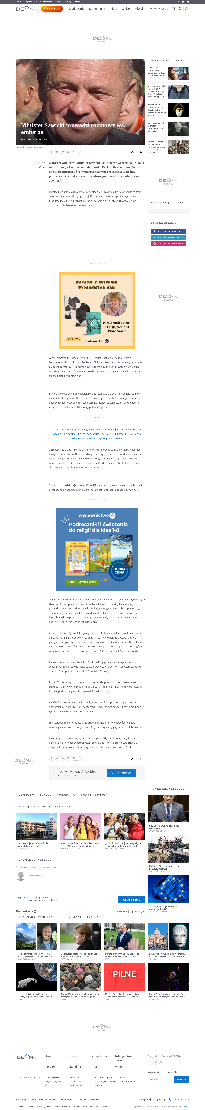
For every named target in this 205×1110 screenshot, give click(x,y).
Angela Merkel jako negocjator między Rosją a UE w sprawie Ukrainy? (79, 955)
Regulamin (30, 1107)
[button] (174, 8)
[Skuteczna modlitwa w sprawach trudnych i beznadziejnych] (178, 73)
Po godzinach (100, 1056)
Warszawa (153, 9)
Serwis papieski (52, 1077)
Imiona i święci (76, 1085)
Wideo (126, 8)
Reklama (77, 1107)
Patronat (104, 1107)
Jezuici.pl (21, 1099)
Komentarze (97, 8)
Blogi (58, 2)
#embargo (101, 794)
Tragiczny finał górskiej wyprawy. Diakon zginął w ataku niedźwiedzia (34, 955)
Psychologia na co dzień (105, 1081)
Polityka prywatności (44, 1107)
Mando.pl (66, 1099)
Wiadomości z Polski (158, 831)
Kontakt (57, 1107)
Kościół (152, 959)
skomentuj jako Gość (39, 897)
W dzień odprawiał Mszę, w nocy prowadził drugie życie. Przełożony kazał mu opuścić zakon (157, 93)
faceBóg (67, 2)
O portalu (19, 1107)
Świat (23, 139)
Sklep (77, 2)
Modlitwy (99, 1085)
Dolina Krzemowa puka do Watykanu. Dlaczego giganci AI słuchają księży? (167, 955)
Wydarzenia (77, 8)
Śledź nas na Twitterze (170, 237)
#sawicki (86, 794)
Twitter (183, 1)
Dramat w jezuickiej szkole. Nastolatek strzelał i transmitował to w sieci (33, 846)
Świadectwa (75, 1081)
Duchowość (75, 1077)
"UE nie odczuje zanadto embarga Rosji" (163, 908)
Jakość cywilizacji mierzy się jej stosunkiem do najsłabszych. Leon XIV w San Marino (123, 846)
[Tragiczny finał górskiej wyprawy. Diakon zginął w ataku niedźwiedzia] (36, 936)
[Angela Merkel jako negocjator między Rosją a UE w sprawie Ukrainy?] (80, 936)
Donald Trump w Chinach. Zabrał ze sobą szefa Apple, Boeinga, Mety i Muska (122, 956)
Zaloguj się (20, 897)
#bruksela (62, 794)
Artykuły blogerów (53, 1081)
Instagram (187, 1)
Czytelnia (75, 1066)
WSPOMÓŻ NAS (182, 1099)
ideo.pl (186, 1107)
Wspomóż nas (124, 773)
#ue (75, 794)
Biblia (18, 2)
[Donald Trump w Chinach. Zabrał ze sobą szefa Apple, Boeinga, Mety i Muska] (124, 936)
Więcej (138, 8)
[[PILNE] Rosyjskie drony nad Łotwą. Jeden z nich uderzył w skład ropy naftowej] (124, 977)
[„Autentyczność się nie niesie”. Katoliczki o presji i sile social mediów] (178, 147)
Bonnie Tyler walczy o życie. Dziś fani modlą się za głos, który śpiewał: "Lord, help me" (168, 997)
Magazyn (28, 2)
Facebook (178, 1)
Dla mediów (66, 1107)
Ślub (47, 1085)
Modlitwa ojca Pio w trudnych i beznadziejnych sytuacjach (156, 127)
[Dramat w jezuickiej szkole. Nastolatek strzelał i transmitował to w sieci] (36, 826)
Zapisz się (181, 1079)
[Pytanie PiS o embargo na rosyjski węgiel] (168, 849)
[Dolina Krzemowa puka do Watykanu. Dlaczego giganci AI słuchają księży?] (168, 936)
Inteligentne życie (123, 1058)
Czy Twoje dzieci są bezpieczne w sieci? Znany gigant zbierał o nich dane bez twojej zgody (80, 846)
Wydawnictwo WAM (43, 1099)
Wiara (113, 8)
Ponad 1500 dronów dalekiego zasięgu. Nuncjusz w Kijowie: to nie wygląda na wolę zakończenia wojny (80, 997)
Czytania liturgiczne (103, 1077)
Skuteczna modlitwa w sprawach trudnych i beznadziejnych (157, 71)
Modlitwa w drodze (44, 2)
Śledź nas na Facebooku (170, 231)
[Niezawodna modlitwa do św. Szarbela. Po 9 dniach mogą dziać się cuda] (178, 110)
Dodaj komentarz (131, 900)
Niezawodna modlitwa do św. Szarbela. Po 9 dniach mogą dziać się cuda (157, 109)
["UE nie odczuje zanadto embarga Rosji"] (168, 889)
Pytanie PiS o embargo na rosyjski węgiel (164, 867)
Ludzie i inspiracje (127, 1081)
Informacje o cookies (90, 1107)
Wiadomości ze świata (37, 139)
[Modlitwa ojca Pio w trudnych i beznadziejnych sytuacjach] (178, 129)
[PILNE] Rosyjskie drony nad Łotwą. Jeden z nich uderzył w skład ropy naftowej (122, 997)
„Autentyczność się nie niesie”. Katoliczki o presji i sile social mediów (156, 146)
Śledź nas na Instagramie (170, 243)
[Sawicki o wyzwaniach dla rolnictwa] (168, 808)
